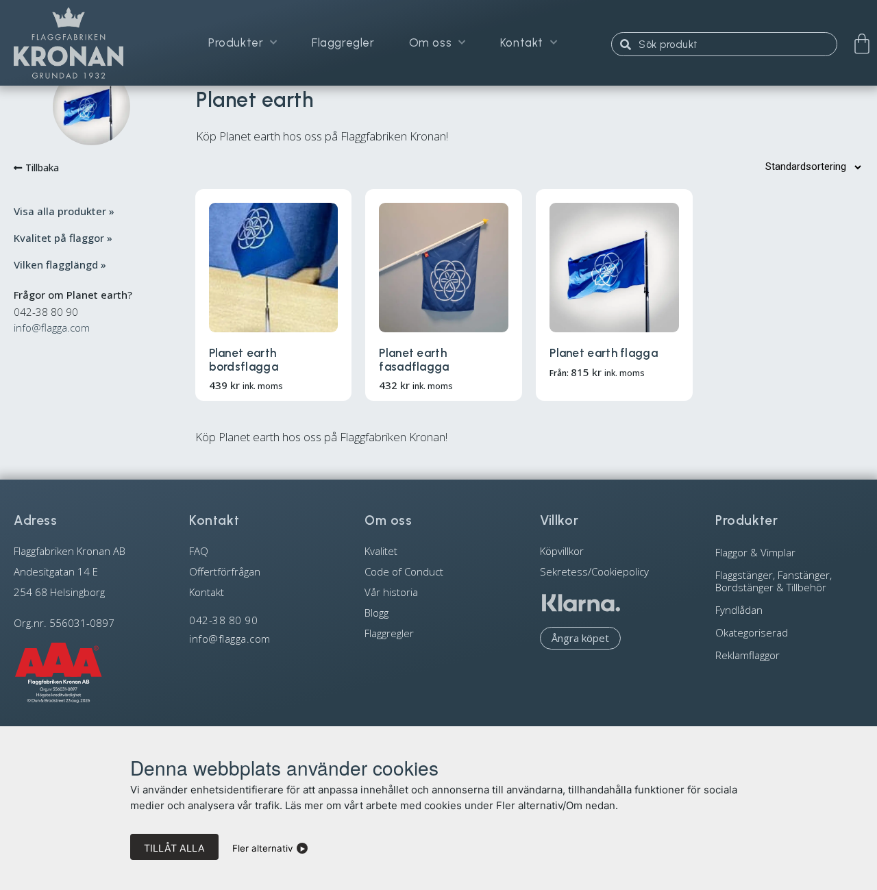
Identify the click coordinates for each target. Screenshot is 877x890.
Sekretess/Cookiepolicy (594, 571)
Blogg (376, 612)
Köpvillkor (562, 551)
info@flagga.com (52, 327)
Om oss (430, 42)
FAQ (198, 551)
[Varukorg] (862, 44)
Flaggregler (343, 42)
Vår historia (391, 592)
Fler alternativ (262, 848)
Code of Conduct (404, 571)
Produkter (235, 42)
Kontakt (521, 42)
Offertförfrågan (224, 571)
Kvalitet (381, 551)
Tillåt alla (174, 848)
